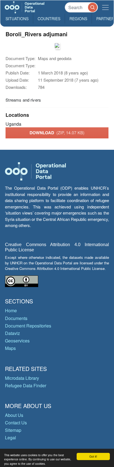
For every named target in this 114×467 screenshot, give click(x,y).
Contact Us (16, 422)
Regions (78, 18)
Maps (10, 348)
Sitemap (13, 430)
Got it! (93, 456)
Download (57, 133)
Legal (10, 437)
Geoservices (17, 340)
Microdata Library (22, 378)
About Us (14, 415)
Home (11, 310)
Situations (17, 18)
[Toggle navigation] (105, 7)
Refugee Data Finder (25, 385)
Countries (49, 18)
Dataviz (12, 333)
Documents (16, 318)
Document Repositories (28, 325)
